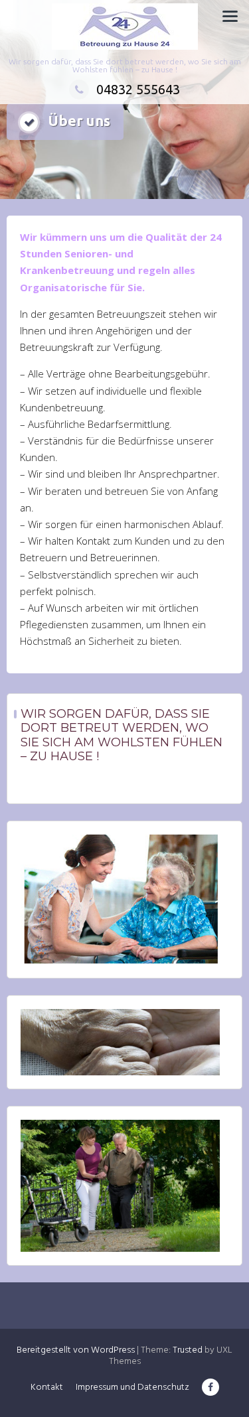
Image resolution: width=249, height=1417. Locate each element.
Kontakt (47, 1387)
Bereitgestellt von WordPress (76, 1350)
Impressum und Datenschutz (132, 1387)
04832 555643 (138, 89)
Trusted (188, 1350)
